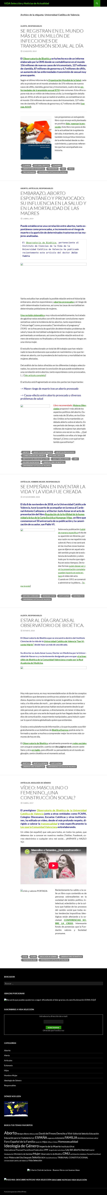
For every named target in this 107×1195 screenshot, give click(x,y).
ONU (66, 1153)
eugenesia (51, 1138)
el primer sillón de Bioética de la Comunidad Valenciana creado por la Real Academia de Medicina (53, 659)
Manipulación (8, 1154)
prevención (53, 169)
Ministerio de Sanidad (23, 1154)
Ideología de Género (41, 783)
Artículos (33, 188)
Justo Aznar (64, 596)
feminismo (82, 1138)
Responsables (35, 26)
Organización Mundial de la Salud (64, 80)
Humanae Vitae (49, 596)
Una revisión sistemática (32, 315)
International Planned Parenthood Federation (24, 1150)
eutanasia (59, 1138)
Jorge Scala (53, 1150)
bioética (26, 763)
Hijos (6, 1070)
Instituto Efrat (67, 1146)
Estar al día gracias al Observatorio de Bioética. (52, 622)
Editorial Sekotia (41, 165)
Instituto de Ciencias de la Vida (36, 459)
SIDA (63, 169)
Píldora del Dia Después (20, 1157)
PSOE (6, 1158)
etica (25, 956)
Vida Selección (35, 1160)
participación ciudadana (78, 1154)
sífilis (71, 169)
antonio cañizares (31, 596)
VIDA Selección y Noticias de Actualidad (26, 3)
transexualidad (48, 823)
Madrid (91, 1150)
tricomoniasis (29, 172)
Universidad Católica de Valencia (53, 172)
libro (75, 459)
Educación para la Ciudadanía (17, 1138)
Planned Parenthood (94, 1154)
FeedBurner (59, 1030)
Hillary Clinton (53, 1142)
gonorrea (57, 165)
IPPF (46, 1150)
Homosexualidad (68, 1141)
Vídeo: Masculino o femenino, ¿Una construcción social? (47, 792)
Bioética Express (60, 730)
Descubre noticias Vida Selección (69, 1180)
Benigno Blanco (23, 1134)
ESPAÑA (41, 1137)
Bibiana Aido (34, 1134)
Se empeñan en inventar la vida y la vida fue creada (52, 489)
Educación (94, 1133)
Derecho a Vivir (64, 1133)
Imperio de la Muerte (50, 1146)
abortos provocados (64, 301)
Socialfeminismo (51, 1158)
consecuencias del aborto (34, 455)
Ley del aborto (73, 1149)
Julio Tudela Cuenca (61, 459)
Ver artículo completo (35, 375)
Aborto (24, 188)
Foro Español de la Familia (19, 1141)
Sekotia (36, 1157)
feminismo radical (92, 1138)
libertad (84, 1150)
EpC (33, 1138)
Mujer (36, 1153)
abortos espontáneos (42, 452)
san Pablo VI (78, 596)
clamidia (26, 165)
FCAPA (33, 956)
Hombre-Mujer (38, 482)
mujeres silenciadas (31, 462)
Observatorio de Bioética (37, 58)
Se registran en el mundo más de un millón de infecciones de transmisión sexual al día (51, 38)
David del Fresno (47, 1133)
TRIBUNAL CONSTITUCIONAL (73, 1157)
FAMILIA (71, 1137)
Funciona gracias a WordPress (15, 1192)
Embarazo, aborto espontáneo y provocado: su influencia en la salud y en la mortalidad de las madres (53, 203)
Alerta (23, 26)
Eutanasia (8, 1065)
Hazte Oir (38, 1142)
